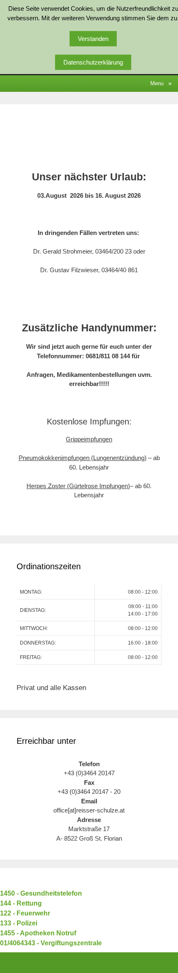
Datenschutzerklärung (93, 62)
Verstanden (93, 38)
